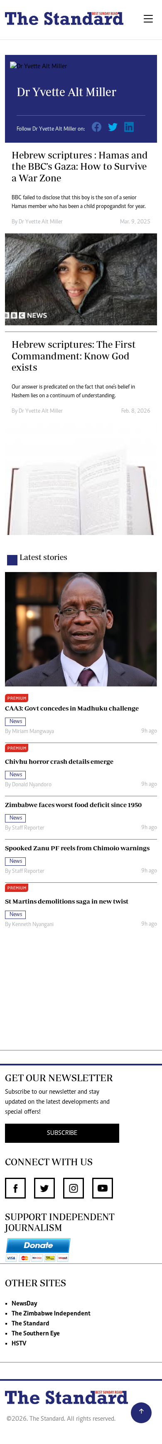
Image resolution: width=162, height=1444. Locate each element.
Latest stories (43, 557)
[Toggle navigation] (148, 19)
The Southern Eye (36, 1333)
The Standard (30, 1323)
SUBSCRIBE (62, 1133)
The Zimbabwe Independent (51, 1313)
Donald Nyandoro (32, 785)
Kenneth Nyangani (33, 925)
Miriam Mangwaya (33, 732)
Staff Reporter (28, 828)
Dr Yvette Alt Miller (41, 222)
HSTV (19, 1343)
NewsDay (24, 1303)
